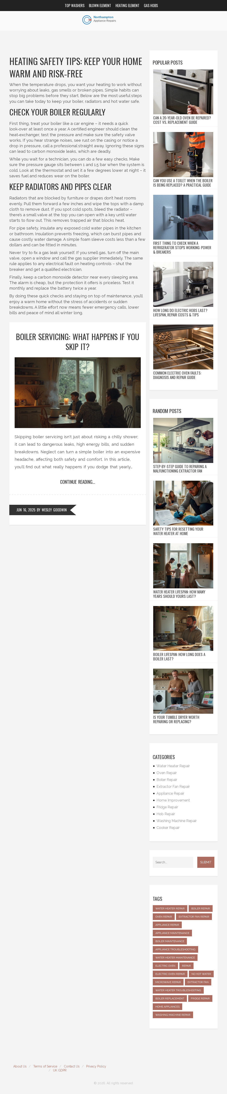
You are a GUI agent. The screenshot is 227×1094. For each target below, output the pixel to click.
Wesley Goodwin (54, 510)
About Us (20, 1066)
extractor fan (198, 982)
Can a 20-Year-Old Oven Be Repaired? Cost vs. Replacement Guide (182, 120)
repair (186, 965)
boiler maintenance (169, 941)
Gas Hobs (151, 5)
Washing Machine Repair (177, 821)
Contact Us (72, 1066)
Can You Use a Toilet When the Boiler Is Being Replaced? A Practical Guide (183, 182)
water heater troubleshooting (178, 990)
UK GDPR (60, 1070)
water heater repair (170, 908)
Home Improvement (173, 800)
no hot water (201, 973)
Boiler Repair (167, 780)
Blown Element (100, 5)
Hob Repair (166, 814)
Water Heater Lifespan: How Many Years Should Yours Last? (179, 594)
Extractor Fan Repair (173, 786)
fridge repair (200, 998)
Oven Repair (167, 773)
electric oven (165, 965)
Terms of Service (45, 1066)
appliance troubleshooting (175, 949)
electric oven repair (170, 973)
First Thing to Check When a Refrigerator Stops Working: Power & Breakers (182, 247)
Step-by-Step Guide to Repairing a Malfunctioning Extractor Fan (180, 468)
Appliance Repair (170, 793)
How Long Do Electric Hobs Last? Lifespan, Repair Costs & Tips (180, 312)
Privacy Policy (96, 1066)
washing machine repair (172, 1014)
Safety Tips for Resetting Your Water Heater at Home (178, 531)
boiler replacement (169, 998)
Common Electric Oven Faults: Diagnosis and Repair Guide (177, 375)
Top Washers (74, 5)
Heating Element (127, 5)
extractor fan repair (194, 916)
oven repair (163, 916)
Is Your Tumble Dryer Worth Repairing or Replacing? (176, 719)
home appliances (167, 1006)
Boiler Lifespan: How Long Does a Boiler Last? (179, 656)
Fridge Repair (167, 807)
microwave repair (168, 982)
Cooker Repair (168, 828)
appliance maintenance (172, 933)
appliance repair (167, 924)
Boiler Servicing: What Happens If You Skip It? (77, 341)
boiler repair (200, 908)
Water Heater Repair (173, 766)
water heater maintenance (175, 957)
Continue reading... (77, 481)
